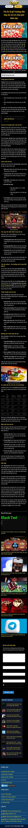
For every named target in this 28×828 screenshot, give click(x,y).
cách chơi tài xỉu (9, 119)
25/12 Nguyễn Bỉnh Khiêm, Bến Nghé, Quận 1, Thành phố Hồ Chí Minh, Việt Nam (13, 820)
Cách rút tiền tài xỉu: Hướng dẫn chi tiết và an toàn (13, 737)
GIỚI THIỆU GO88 (6, 794)
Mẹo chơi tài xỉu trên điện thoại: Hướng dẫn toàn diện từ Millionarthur (13, 753)
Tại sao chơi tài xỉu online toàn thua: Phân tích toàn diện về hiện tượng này (13, 710)
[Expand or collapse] (25, 75)
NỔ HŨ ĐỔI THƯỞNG (7, 774)
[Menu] (25, 2)
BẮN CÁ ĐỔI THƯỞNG (7, 777)
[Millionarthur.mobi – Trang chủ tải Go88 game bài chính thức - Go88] (14, 2)
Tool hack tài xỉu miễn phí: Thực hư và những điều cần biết (14, 704)
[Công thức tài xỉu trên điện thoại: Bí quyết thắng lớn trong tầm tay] (14, 564)
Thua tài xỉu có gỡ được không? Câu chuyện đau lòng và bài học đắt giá (13, 726)
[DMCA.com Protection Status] (8, 785)
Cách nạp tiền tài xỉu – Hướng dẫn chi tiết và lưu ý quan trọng (13, 742)
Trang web (5, 678)
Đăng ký (18, 6)
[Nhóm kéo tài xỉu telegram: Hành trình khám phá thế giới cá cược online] (14, 626)
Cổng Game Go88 (18, 826)
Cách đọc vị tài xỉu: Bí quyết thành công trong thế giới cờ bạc (13, 721)
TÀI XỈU (4, 780)
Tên (4, 664)
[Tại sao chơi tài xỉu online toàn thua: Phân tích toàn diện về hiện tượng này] (14, 543)
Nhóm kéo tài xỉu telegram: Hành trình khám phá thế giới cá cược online (13, 732)
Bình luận (5, 652)
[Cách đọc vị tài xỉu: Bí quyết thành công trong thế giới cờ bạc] (14, 585)
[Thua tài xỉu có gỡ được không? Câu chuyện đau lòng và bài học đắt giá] (14, 605)
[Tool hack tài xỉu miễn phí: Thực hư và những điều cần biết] (14, 523)
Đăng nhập (9, 6)
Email (4, 671)
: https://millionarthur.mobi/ (11, 811)
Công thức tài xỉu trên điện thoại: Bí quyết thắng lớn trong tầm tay (13, 715)
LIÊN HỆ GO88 (5, 802)
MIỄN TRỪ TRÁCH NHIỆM (8, 797)
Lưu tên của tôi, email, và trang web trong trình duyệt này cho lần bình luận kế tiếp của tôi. (13, 687)
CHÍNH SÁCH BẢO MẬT (8, 799)
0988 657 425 (8, 813)
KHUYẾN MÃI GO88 (7, 782)
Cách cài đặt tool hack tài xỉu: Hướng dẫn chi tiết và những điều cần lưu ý (13, 748)
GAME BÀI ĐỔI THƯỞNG (8, 771)
